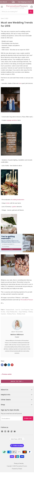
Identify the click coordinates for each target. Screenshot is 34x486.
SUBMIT (11, 249)
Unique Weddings (23, 311)
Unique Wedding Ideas (12, 311)
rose (20, 83)
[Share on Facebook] (2, 365)
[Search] (30, 12)
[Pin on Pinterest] (12, 365)
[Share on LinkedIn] (8, 365)
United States (16, 439)
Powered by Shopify (17, 468)
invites (8, 203)
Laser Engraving (25, 309)
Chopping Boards (10, 309)
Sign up (28, 418)
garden (14, 206)
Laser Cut (17, 309)
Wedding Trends (21, 314)
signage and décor (12, 120)
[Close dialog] (33, 234)
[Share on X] (5, 365)
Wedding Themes (11, 314)
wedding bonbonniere (18, 199)
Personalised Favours (26, 299)
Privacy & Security (19, 463)
